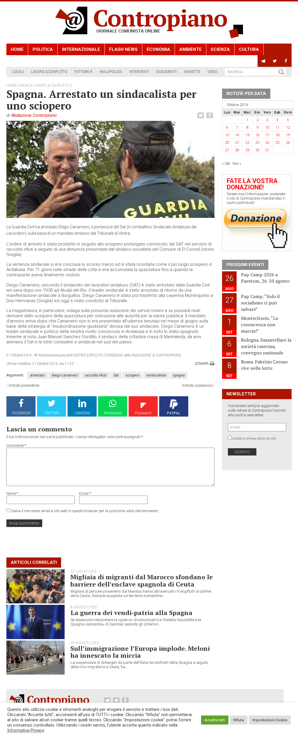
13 (227, 135)
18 (277, 135)
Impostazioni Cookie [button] (269, 720)
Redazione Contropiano (33, 115)
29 (247, 150)
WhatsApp (113, 413)
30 (257, 150)
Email (85, 493)
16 (257, 135)
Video (212, 72)
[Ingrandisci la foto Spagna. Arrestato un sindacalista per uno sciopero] (110, 169)
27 (227, 150)
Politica (43, 49)
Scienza (220, 49)
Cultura (249, 49)
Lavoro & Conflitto (49, 72)
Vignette (192, 72)
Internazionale (81, 49)
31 (267, 150)
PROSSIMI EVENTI (245, 264)
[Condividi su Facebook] (210, 115)
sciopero (132, 375)
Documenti (166, 72)
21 (237, 142)
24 (267, 142)
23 (257, 142)
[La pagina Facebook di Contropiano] (286, 61)
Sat (116, 375)
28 (237, 150)
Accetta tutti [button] (215, 720)
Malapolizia (111, 72)
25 (277, 142)
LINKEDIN (82, 413)
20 (227, 142)
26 (288, 142)
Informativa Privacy (25, 730)
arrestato (37, 375)
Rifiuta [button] (238, 720)
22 (247, 142)
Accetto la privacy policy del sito (254, 438)
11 (277, 127)
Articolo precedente (23, 385)
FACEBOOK (21, 413)
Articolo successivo (197, 385)
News (25, 85)
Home (17, 49)
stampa (202, 363)
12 (288, 127)
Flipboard (143, 413)
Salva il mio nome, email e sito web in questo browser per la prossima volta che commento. (85, 511)
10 (267, 127)
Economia (158, 49)
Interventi (139, 72)
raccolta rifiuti (96, 375)
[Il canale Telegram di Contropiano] (263, 61)
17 (267, 135)
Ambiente (190, 49)
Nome (12, 493)
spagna (179, 375)
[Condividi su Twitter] (201, 115)
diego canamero (65, 375)
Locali (18, 72)
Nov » (237, 163)
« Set (226, 163)
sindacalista (156, 375)
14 (237, 135)
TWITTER (51, 413)
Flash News (123, 49)
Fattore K (83, 72)
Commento (16, 445)
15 (247, 135)
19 (288, 135)
